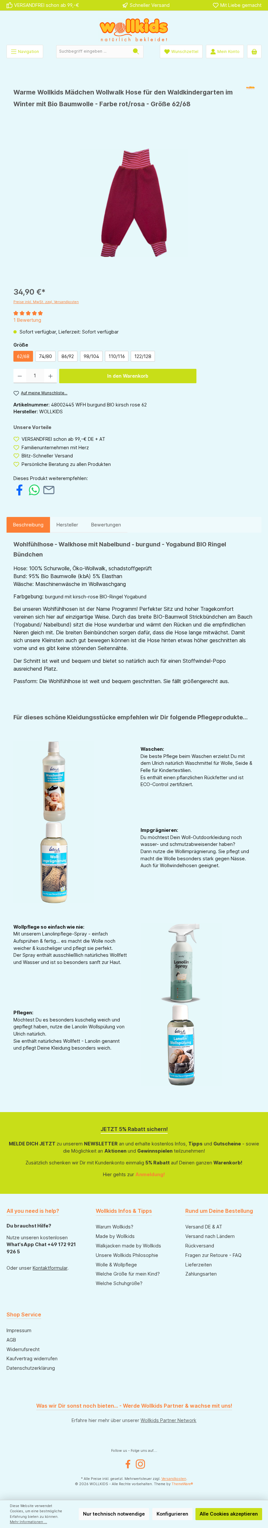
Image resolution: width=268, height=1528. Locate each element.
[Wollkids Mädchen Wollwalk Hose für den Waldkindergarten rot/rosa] (134, 203)
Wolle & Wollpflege (116, 1264)
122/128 (142, 356)
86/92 (67, 356)
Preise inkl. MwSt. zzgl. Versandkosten (46, 302)
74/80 (45, 356)
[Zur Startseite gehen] (134, 30)
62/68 (23, 356)
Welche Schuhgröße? (119, 1283)
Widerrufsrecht (23, 1349)
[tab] (28, 525)
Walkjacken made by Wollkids (128, 1245)
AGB (11, 1340)
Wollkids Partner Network (168, 1420)
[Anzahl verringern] (19, 376)
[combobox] (92, 51)
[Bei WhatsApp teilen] (34, 489)
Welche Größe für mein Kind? (128, 1274)
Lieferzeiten (198, 1264)
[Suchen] (136, 51)
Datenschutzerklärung (31, 1368)
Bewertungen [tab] (106, 524)
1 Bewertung (27, 320)
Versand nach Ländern (210, 1236)
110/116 (117, 356)
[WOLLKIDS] (250, 100)
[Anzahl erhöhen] (50, 376)
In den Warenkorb (127, 376)
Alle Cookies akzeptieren (229, 1514)
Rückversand (199, 1245)
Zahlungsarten (201, 1274)
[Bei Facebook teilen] (19, 489)
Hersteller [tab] (67, 524)
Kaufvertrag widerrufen (32, 1358)
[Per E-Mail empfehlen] (49, 489)
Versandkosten (173, 1479)
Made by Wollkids (115, 1236)
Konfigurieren (172, 1514)
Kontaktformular (50, 1268)
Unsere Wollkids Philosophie (127, 1255)
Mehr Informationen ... (28, 1522)
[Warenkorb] (254, 51)
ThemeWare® (182, 1484)
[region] (134, 203)
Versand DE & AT (203, 1226)
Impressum (19, 1330)
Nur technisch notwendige (114, 1514)
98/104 (91, 356)
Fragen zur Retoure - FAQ (213, 1255)
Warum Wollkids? (114, 1226)
